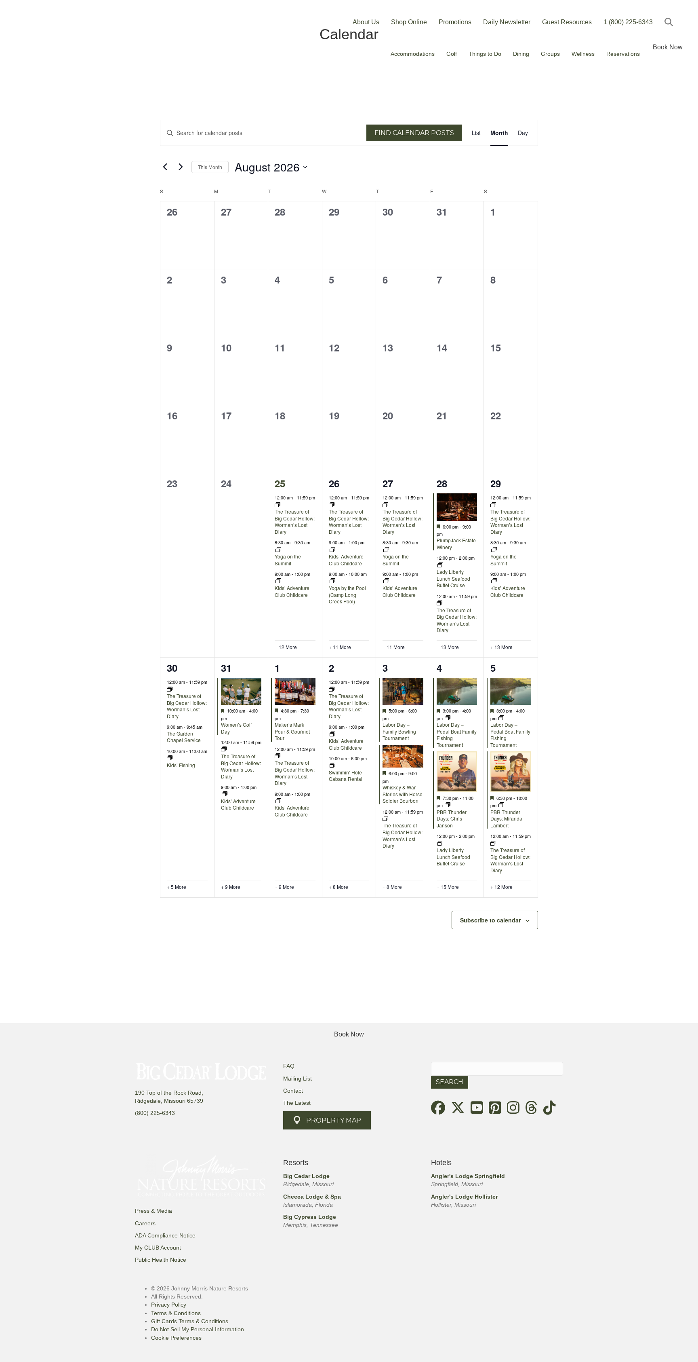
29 (495, 483)
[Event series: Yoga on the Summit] (278, 550)
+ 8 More (338, 887)
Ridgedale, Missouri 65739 (169, 1101)
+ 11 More (340, 647)
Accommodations (413, 54)
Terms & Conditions (176, 1313)
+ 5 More (176, 887)
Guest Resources (567, 22)
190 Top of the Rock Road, (169, 1092)
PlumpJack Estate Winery (456, 543)
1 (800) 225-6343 (628, 22)
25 (280, 483)
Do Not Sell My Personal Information (197, 1329)
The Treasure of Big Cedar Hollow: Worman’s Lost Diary (295, 521)
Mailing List (297, 1078)
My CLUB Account (158, 1247)
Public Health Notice (160, 1259)
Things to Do (485, 54)
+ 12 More (286, 647)
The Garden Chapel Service (184, 737)
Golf (451, 54)
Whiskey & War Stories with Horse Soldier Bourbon (403, 794)
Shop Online (409, 22)
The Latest (297, 1103)
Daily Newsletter (506, 22)
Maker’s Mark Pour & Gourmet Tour (292, 731)
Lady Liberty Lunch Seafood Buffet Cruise (453, 578)
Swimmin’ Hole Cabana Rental (345, 776)
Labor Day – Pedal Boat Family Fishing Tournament (457, 734)
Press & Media (153, 1211)
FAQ (288, 1066)
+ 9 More (230, 887)
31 (226, 668)
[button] (670, 22)
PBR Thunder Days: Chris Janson (452, 818)
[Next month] (180, 167)
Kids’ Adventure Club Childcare (292, 591)
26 (334, 483)
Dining (521, 54)
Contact (293, 1090)
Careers (145, 1223)
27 (388, 483)
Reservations (623, 54)
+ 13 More (448, 647)
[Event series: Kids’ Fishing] (169, 758)
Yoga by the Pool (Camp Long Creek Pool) (347, 594)
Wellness (583, 54)
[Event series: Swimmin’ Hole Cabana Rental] (332, 765)
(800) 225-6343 (155, 1113)
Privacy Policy (168, 1304)
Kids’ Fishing (181, 764)
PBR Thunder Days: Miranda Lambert (506, 818)
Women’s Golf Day (236, 728)
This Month (210, 166)
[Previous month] (165, 167)
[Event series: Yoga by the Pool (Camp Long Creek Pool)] (332, 581)
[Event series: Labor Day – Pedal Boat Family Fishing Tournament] (447, 718)
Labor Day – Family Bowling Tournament (399, 731)
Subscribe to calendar (490, 920)
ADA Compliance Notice (165, 1235)
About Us (366, 22)
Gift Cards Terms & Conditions (189, 1321)
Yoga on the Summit (288, 560)
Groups (550, 54)
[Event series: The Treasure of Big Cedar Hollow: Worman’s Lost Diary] (277, 505)
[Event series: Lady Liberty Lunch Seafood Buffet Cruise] (440, 565)
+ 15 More (448, 887)
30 (172, 668)
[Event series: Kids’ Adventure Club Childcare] (278, 581)
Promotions (455, 22)
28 (442, 483)
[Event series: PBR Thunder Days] (447, 805)
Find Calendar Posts (414, 133)
